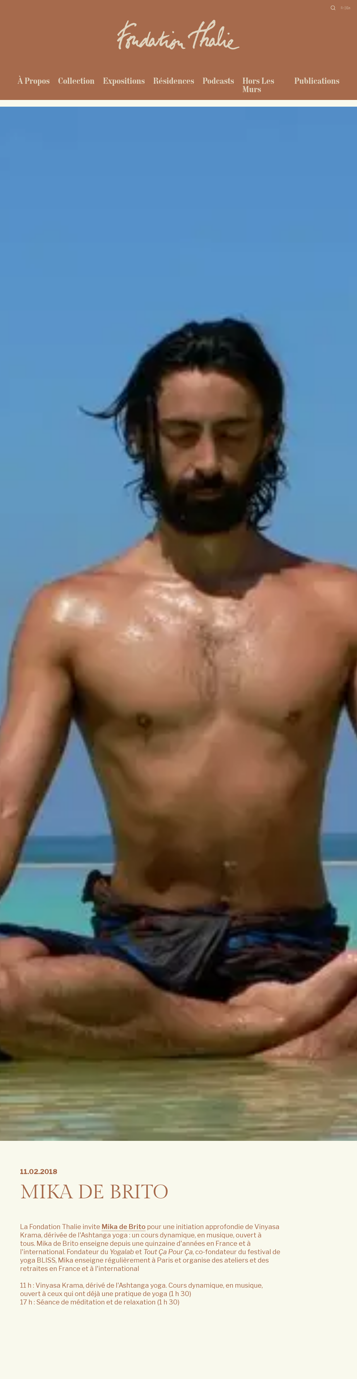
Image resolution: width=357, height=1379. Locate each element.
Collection (76, 81)
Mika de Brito (124, 1227)
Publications (316, 81)
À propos (34, 81)
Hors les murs (258, 85)
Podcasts (218, 81)
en (348, 8)
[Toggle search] (333, 8)
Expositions (124, 81)
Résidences (173, 81)
